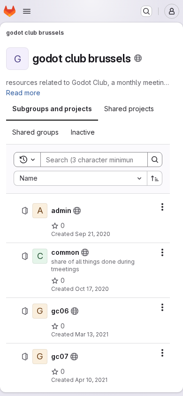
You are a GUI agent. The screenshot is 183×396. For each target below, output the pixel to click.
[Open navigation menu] (26, 11)
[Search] (154, 159)
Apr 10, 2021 (91, 379)
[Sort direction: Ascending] (154, 178)
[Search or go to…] (146, 11)
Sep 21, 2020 (92, 233)
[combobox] (80, 178)
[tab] (52, 109)
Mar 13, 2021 (91, 334)
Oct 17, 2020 (92, 288)
